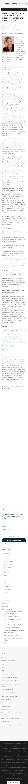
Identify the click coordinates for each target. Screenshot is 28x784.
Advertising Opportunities (8, 660)
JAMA (21, 28)
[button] (22, 9)
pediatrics (5, 518)
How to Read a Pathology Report (13, 619)
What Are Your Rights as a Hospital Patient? (13, 725)
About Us (4, 603)
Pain (5, 595)
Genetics (6, 575)
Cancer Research (8, 567)
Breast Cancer (8, 564)
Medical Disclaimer (6, 699)
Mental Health (7, 589)
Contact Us (5, 606)
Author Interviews (18, 26)
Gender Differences (13, 28)
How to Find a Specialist (10, 622)
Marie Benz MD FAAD (15, 30)
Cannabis (6, 570)
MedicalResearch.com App (14, 540)
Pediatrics (5, 30)
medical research (14, 516)
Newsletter (4, 703)
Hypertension (7, 586)
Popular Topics (6, 559)
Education (5, 28)
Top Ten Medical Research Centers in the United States (12, 714)
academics (9, 514)
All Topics (6, 600)
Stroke (5, 598)
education (16, 514)
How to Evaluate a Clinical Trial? (12, 625)
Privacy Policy (4, 709)
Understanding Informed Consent (13, 635)
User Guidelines (5, 721)
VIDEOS (4, 643)
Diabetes (6, 572)
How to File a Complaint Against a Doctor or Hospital (13, 685)
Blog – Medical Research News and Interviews (13, 664)
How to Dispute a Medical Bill (12, 616)
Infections (6, 584)
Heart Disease (8, 578)
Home (3, 670)
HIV (5, 581)
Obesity (6, 592)
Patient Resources (7, 609)
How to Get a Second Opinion (12, 627)
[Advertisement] (14, 448)
